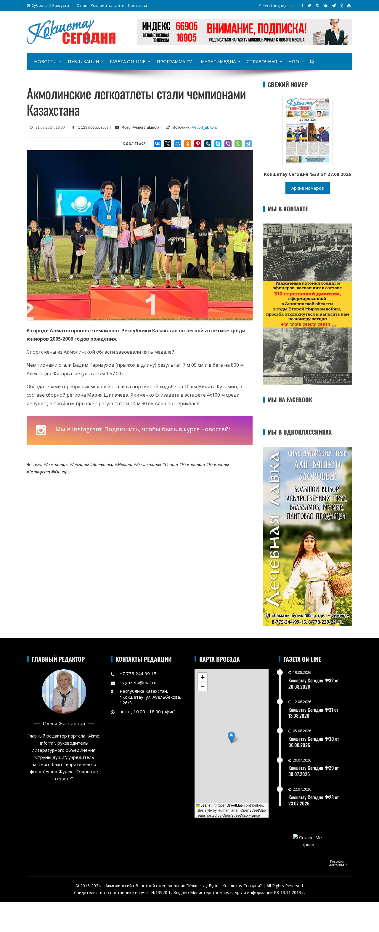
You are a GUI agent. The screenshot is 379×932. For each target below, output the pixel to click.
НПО (293, 61)
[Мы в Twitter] (309, 5)
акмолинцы (57, 464)
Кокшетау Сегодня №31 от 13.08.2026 (313, 712)
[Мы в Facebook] (302, 5)
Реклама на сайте (107, 5)
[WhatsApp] (238, 143)
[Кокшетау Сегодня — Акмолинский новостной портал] (71, 31)
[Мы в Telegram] (334, 5)
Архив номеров (307, 188)
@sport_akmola (204, 127)
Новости (45, 61)
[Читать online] (307, 130)
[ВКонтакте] (157, 143)
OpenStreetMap (230, 804)
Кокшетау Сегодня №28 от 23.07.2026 (313, 800)
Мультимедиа (218, 61)
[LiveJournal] (207, 143)
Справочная (262, 61)
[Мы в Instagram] (317, 5)
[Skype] (217, 143)
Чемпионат (193, 464)
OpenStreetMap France (241, 815)
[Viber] (228, 143)
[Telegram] (248, 143)
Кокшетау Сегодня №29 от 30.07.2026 (313, 771)
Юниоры (62, 472)
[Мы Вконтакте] (325, 5)
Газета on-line (127, 61)
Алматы (80, 464)
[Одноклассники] (187, 143)
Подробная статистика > (338, 863)
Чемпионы (219, 464)
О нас (81, 5)
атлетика (103, 464)
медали (124, 464)
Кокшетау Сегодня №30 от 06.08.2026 (313, 742)
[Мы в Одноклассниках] (341, 5)
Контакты (137, 5)
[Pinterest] (197, 143)
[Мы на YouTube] (349, 5)
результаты (148, 464)
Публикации (83, 61)
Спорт (171, 464)
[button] (231, 737)
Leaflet (205, 804)
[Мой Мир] (177, 143)
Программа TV (174, 61)
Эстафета (39, 472)
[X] (167, 143)
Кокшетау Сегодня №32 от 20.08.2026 (313, 683)
